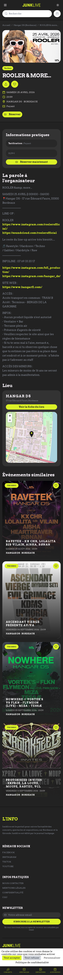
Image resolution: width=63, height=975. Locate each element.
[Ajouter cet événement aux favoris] (14, 84)
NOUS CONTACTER (13, 883)
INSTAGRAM (9, 857)
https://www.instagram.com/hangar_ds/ (31, 276)
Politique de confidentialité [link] (32, 962)
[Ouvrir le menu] (5, 5)
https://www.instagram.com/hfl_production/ (31, 269)
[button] (32, 434)
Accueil (6, 25)
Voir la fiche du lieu (31, 406)
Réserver (15, 114)
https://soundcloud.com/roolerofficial (29, 232)
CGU (4, 897)
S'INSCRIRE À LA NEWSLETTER (31, 921)
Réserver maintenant (34, 162)
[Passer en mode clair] (58, 5)
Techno (7, 68)
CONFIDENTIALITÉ (12, 892)
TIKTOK (6, 862)
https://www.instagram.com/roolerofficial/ (31, 226)
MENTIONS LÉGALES (13, 888)
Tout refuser (31, 957)
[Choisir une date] (57, 13)
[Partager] (5, 84)
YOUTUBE (7, 866)
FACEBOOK (8, 852)
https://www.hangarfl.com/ (22, 287)
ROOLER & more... (49, 25)
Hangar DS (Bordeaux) (25, 25)
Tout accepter (12, 957)
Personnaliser (52, 957)
